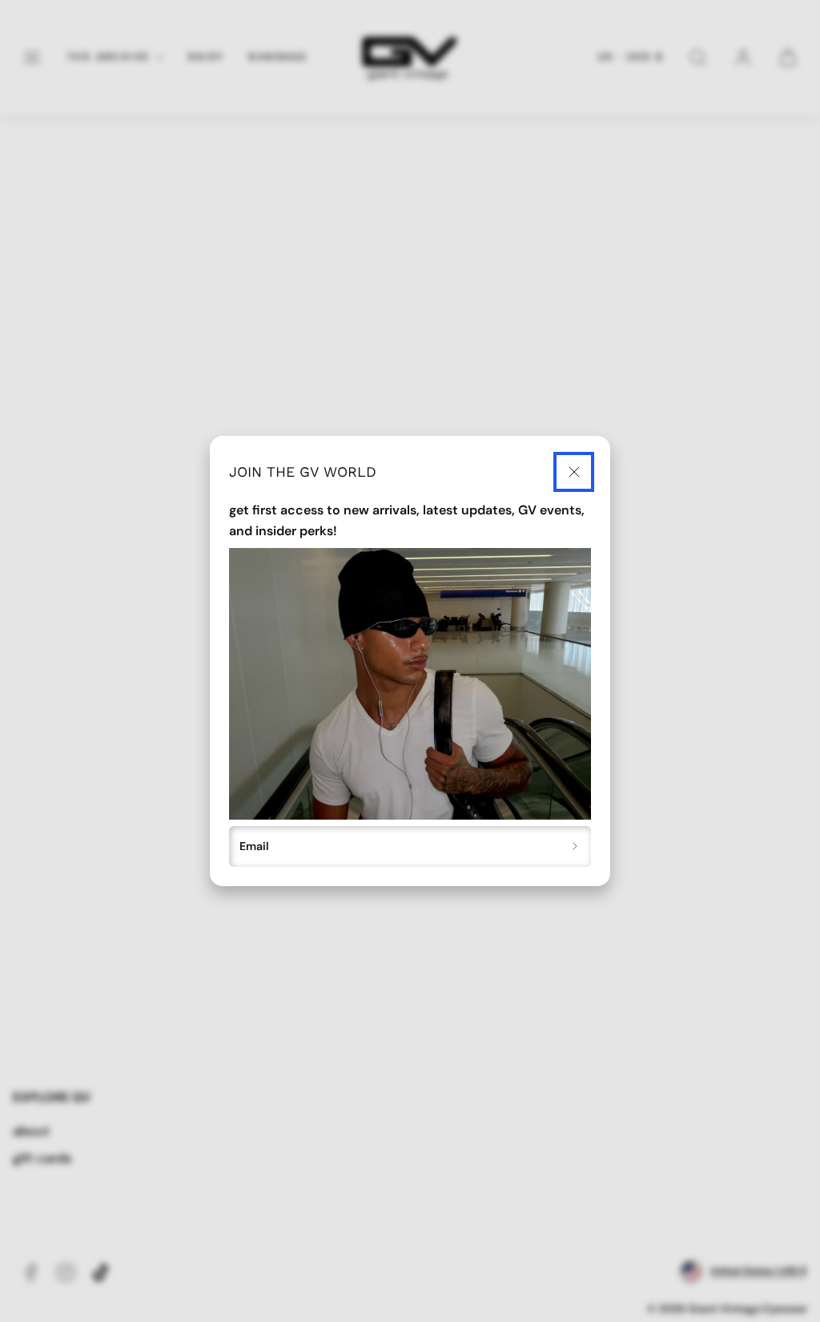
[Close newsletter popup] (574, 472)
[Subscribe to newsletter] (575, 847)
